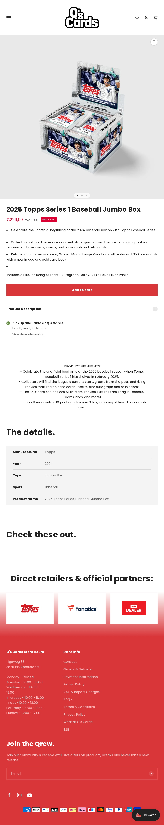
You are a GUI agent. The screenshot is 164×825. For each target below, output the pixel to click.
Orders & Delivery (77, 669)
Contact (70, 661)
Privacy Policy (74, 714)
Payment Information (80, 677)
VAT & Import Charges (81, 692)
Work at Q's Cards (77, 722)
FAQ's (67, 699)
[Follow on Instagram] (19, 795)
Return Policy (73, 684)
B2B (66, 729)
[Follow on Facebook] (9, 795)
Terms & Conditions (79, 707)
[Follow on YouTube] (29, 795)
